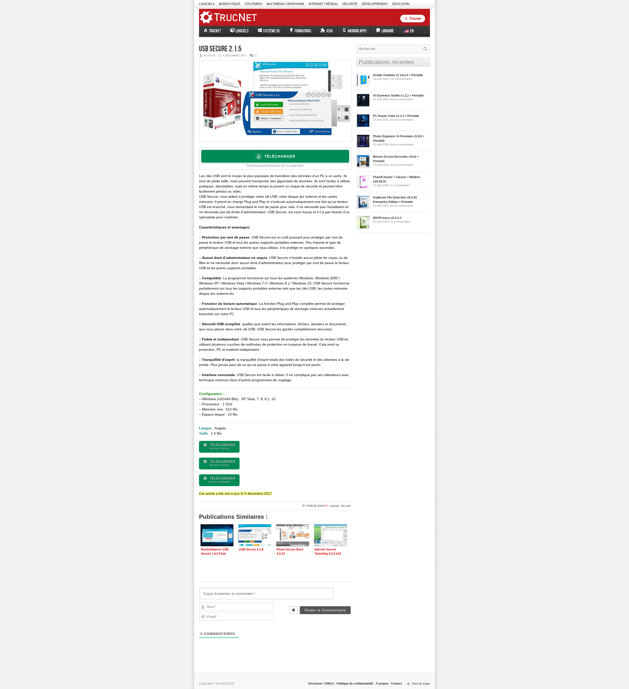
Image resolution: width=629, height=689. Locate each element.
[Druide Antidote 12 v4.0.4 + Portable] (363, 85)
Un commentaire (400, 185)
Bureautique (229, 4)
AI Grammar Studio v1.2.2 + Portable (398, 95)
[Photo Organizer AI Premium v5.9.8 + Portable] (363, 147)
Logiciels (206, 4)
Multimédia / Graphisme (285, 4)
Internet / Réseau (323, 4)
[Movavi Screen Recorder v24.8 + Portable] (363, 167)
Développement (375, 4)
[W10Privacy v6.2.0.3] (363, 228)
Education (401, 4)
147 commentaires (401, 78)
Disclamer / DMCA (321, 683)
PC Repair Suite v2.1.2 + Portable (396, 116)
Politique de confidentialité (355, 683)
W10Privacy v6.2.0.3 (387, 218)
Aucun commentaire (402, 99)
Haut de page (421, 683)
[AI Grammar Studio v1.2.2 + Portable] (363, 106)
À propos (382, 683)
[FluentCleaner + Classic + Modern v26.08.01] (363, 187)
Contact (396, 683)
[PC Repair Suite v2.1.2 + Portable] (363, 126)
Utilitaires (253, 4)
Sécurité (349, 4)
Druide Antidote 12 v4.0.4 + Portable (398, 75)
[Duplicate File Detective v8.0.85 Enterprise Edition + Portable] (363, 208)
